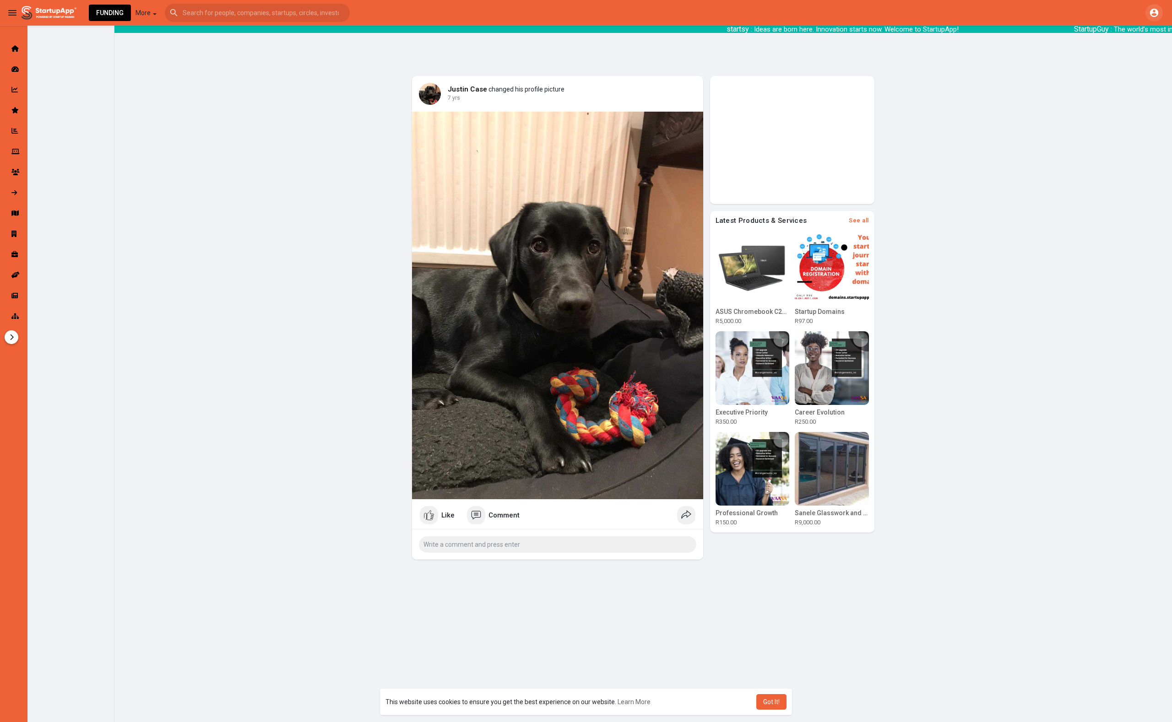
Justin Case (467, 89)
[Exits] (13, 192)
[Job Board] (13, 254)
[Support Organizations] (13, 275)
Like (448, 515)
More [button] (144, 12)
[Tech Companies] (13, 151)
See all (859, 220)
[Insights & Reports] (13, 131)
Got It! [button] (771, 702)
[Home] (13, 48)
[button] (257, 13)
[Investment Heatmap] (13, 213)
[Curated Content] (13, 110)
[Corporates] (13, 234)
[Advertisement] (792, 140)
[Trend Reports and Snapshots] (13, 295)
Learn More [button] (634, 702)
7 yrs (454, 98)
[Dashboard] (13, 69)
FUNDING (110, 12)
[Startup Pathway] (13, 90)
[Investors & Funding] (13, 172)
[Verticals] (13, 316)
